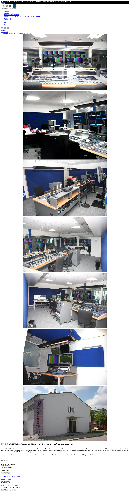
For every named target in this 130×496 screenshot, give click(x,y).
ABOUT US (7, 19)
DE (5, 22)
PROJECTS (7, 18)
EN (5, 24)
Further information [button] (65, 1)
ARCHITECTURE (9, 13)
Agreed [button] (3, 3)
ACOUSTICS (8, 11)
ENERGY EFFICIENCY (11, 15)
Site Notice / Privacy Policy (12, 476)
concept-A (4, 30)
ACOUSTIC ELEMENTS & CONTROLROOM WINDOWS (22, 16)
